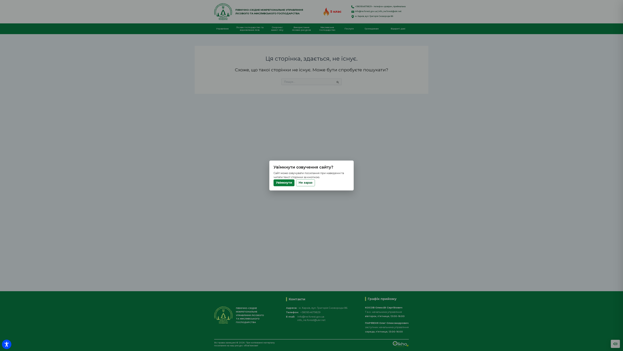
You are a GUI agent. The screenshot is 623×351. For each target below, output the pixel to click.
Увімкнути (284, 182)
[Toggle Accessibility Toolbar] (7, 344)
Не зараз (305, 182)
